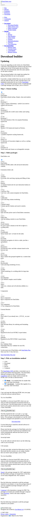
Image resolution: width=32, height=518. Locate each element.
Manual (6, 9)
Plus (5, 8)
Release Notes (12, 47)
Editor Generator (12, 28)
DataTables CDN (8, 371)
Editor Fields (11, 38)
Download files (16, 421)
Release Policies (12, 52)
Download (7, 14)
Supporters (13, 514)
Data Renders (11, 36)
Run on (3, 410)
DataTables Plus (25, 350)
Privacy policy (5, 514)
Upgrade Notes (12, 49)
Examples (7, 11)
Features (10, 39)
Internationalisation (13, 41)
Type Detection (12, 44)
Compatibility (11, 50)
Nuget (2, 472)
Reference (7, 12)
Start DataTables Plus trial (8, 355)
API (9, 33)
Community (7, 19)
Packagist (6, 493)
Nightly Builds (12, 30)
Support (6, 20)
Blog (5, 17)
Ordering (10, 42)
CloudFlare (4, 376)
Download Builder (13, 25)
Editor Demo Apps (13, 26)
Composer (3, 490)
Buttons (10, 34)
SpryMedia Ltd (19, 509)
